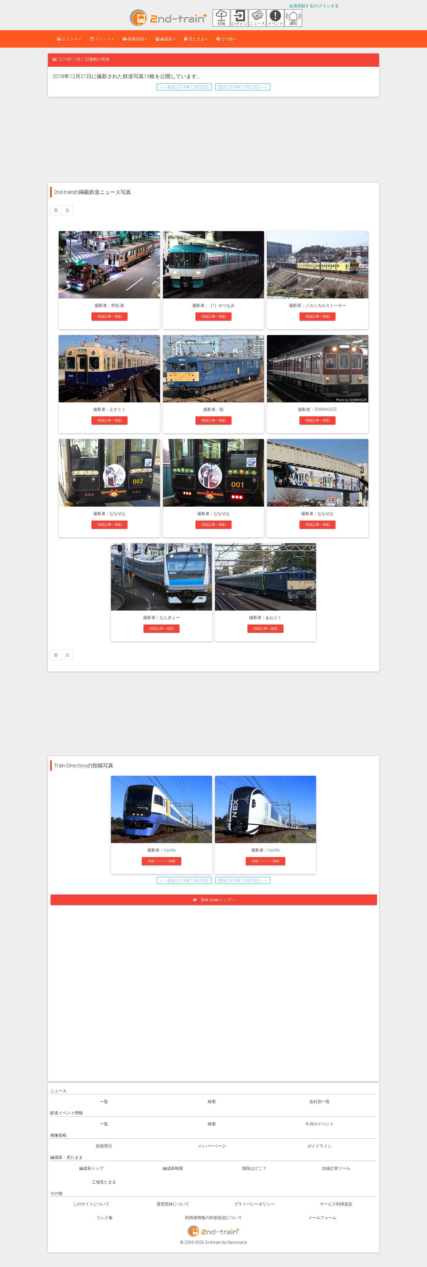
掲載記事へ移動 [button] (109, 316)
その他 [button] (226, 39)
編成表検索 (173, 1168)
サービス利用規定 (336, 1204)
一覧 (104, 1101)
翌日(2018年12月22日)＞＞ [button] (243, 87)
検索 (212, 1101)
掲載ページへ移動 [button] (161, 861)
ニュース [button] (69, 39)
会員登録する (301, 5)
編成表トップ (91, 1168)
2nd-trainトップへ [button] (218, 899)
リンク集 (104, 1217)
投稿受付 (104, 1146)
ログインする (326, 5)
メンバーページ (212, 1146)
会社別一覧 (319, 1101)
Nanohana (237, 1242)
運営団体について (173, 1204)
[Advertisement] (213, 139)
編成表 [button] (165, 39)
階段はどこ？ (254, 1168)
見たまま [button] (196, 39)
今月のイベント (319, 1124)
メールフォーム (322, 1217)
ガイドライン (319, 1146)
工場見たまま (104, 1182)
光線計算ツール (336, 1168)
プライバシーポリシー (254, 1204)
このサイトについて (91, 1204)
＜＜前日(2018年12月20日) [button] (184, 87)
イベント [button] (102, 39)
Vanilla (170, 850)
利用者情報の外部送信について (213, 1217)
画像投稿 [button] (135, 39)
